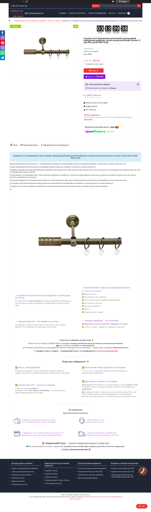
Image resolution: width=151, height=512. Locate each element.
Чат (143, 506)
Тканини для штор (19, 484)
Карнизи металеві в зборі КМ (90, 471)
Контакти (122, 13)
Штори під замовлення (21, 475)
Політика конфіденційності (113, 497)
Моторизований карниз (88, 478)
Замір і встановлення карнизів (25, 468)
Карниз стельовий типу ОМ (122, 468)
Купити (94, 70)
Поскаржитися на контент (92, 497)
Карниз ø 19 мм (51, 474)
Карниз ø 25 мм (51, 477)
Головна (62, 13)
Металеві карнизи (38, 21)
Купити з (92, 77)
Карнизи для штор (22, 21)
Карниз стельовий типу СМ (122, 471)
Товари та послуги (77, 13)
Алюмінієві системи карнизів (90, 475)
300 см (50, 21)
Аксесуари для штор (53, 483)
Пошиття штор (18, 478)
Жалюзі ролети (18, 481)
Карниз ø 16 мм (51, 470)
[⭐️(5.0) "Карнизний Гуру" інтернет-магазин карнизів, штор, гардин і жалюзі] (17, 13)
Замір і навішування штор (23, 471)
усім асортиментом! (107, 351)
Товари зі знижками (97, 13)
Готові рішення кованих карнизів (92, 468)
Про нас (112, 13)
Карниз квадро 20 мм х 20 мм (57, 480)
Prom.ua (87, 495)
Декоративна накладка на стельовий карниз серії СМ (122, 476)
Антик (57, 21)
